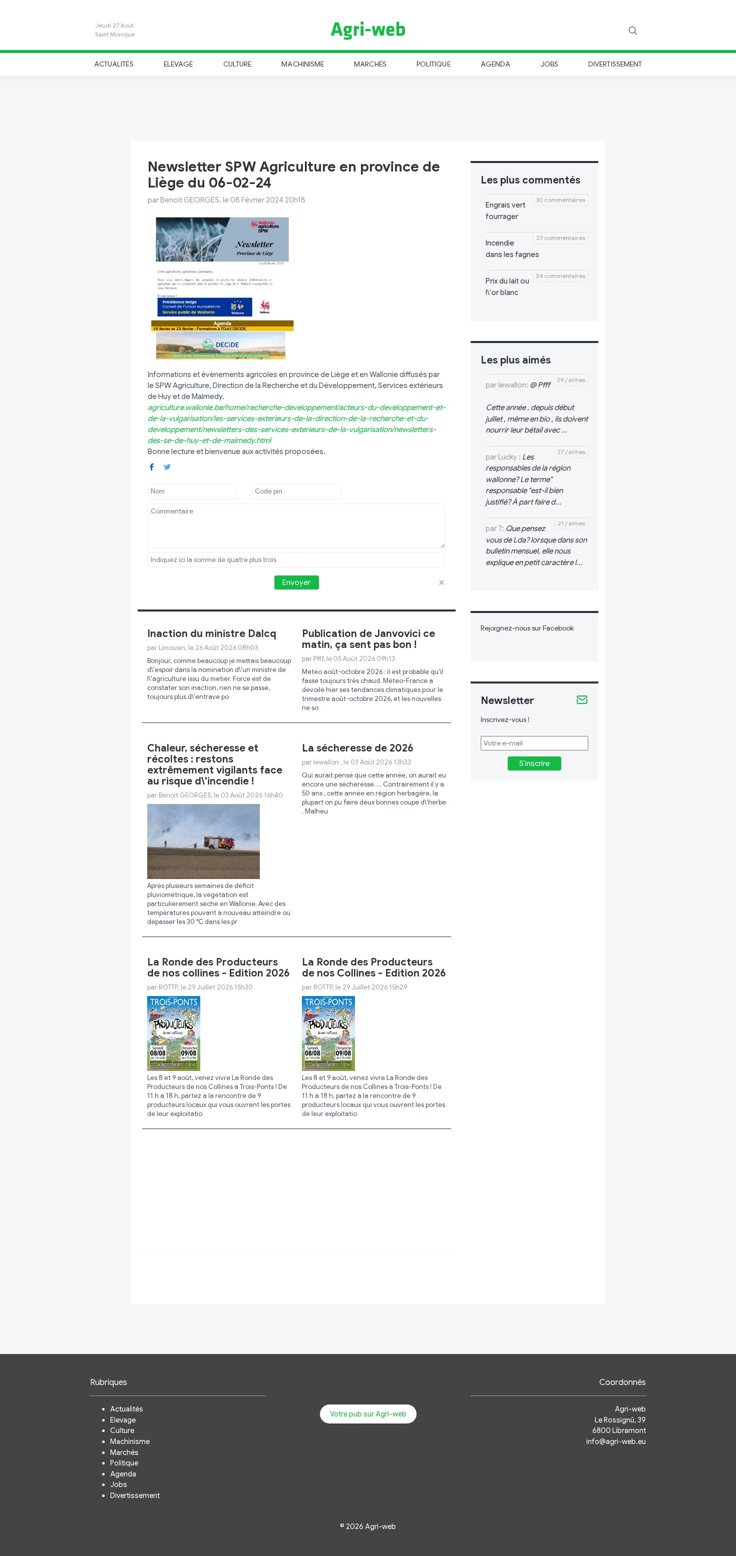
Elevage (178, 64)
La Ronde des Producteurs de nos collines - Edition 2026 (218, 968)
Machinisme (302, 64)
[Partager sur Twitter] (167, 466)
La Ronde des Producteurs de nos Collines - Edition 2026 (374, 968)
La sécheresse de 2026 (358, 748)
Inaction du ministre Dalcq (211, 634)
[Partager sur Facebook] (152, 466)
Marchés (370, 64)
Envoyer (296, 582)
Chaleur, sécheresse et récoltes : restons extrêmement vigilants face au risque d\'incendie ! (214, 765)
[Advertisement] (368, 107)
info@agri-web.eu (616, 1441)
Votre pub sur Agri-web (368, 1414)
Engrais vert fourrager (505, 210)
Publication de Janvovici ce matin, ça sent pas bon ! (368, 639)
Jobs (549, 64)
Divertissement (615, 64)
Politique (434, 64)
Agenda (495, 64)
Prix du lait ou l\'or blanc (507, 286)
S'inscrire (534, 763)
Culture (237, 64)
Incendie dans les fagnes (512, 248)
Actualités (114, 64)
